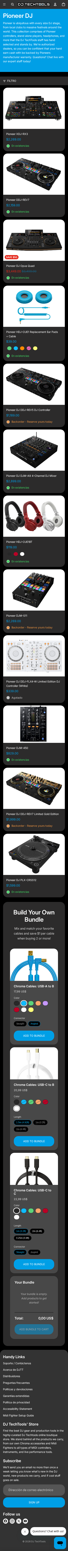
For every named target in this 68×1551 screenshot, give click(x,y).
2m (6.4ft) (21, 1129)
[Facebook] (5, 1521)
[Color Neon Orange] (38, 1003)
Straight (20, 1023)
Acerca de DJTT (13, 1369)
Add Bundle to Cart (34, 1329)
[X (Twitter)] (18, 1521)
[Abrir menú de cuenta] (55, 4)
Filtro (11, 80)
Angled (34, 1023)
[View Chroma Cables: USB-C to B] (34, 1063)
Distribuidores (11, 1376)
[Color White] (24, 1009)
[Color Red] (16, 1009)
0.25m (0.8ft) (22, 1238)
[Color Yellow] (31, 1009)
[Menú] (4, 4)
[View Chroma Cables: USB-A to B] (34, 965)
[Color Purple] (45, 1003)
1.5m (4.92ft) (22, 1122)
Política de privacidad (16, 1402)
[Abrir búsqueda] (12, 4)
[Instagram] (12, 1521)
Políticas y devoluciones (17, 1389)
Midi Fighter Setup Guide (18, 1415)
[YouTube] (25, 1521)
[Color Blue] (24, 1003)
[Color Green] (31, 1003)
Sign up (34, 1502)
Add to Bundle (34, 1035)
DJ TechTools (38, 1541)
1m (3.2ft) (40, 1122)
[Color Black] (16, 1003)
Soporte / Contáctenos (17, 1363)
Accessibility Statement (17, 1408)
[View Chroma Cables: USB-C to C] (34, 1169)
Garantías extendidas (16, 1395)
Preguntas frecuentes (16, 1382)
